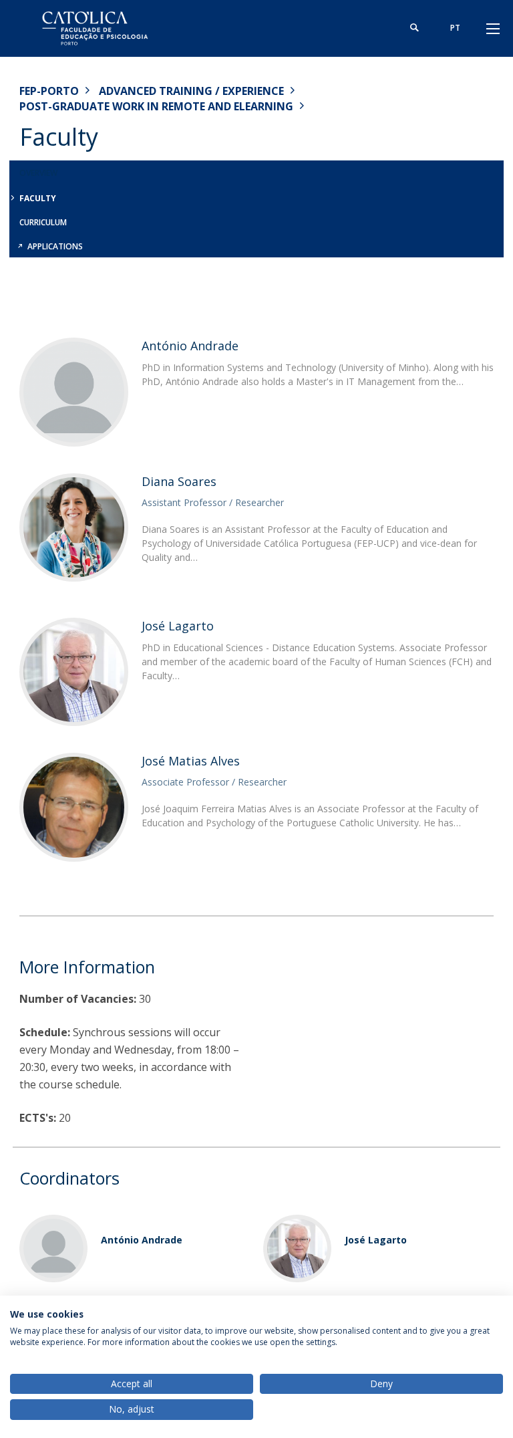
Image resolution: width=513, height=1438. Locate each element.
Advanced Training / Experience (191, 91)
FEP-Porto (49, 91)
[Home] (102, 28)
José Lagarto (178, 626)
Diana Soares (179, 481)
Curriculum (43, 222)
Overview (38, 172)
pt (455, 27)
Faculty (37, 198)
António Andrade (190, 346)
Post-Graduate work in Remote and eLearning (156, 106)
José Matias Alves (191, 761)
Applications (55, 246)
